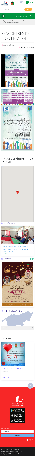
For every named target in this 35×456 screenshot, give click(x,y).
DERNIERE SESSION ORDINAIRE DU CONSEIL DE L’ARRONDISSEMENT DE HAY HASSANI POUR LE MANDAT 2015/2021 (15, 249)
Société (23, 21)
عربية (31, 2)
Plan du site (4, 449)
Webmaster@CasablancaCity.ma (14, 451)
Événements (15, 21)
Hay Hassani (6, 21)
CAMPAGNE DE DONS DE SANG (13, 368)
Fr (27, 2)
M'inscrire (17, 435)
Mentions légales (15, 449)
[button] (2, 237)
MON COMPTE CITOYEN (21, 16)
